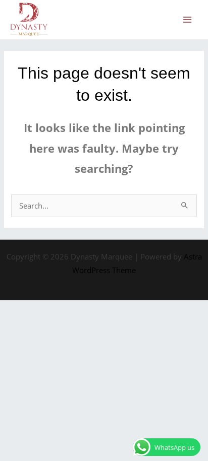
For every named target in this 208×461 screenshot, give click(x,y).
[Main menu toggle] (187, 19)
